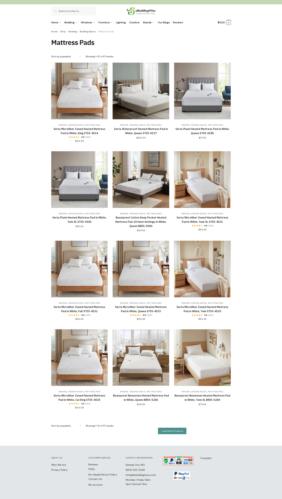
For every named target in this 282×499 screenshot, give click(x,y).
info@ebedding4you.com (141, 475)
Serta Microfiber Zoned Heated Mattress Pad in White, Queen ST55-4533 (141, 309)
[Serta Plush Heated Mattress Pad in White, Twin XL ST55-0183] (79, 179)
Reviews (93, 464)
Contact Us (95, 479)
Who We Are (58, 465)
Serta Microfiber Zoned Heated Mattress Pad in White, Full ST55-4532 (79, 309)
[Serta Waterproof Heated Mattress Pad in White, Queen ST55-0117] (141, 91)
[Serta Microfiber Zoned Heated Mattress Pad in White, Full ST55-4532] (79, 269)
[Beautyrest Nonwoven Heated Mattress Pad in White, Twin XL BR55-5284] (202, 357)
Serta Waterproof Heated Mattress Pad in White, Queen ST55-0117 (141, 131)
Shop (63, 31)
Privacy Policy (59, 470)
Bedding (73, 31)
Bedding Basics (88, 31)
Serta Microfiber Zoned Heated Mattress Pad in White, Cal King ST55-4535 (79, 397)
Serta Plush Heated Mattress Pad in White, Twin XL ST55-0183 (79, 219)
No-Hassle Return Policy (102, 474)
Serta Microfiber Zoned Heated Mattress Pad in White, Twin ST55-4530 (202, 309)
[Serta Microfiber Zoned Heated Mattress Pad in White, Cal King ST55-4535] (79, 357)
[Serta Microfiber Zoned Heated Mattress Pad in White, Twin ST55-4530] (202, 269)
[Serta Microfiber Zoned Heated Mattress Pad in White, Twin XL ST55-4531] (202, 179)
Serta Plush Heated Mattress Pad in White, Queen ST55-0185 (202, 131)
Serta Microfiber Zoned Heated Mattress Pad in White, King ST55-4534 (79, 131)
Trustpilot (206, 458)
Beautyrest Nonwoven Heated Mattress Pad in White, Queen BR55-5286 (141, 397)
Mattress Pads (92, 125)
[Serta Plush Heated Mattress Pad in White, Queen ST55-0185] (202, 91)
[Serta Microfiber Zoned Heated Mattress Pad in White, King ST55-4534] (79, 91)
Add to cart (79, 147)
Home (54, 31)
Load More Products (172, 430)
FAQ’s (91, 469)
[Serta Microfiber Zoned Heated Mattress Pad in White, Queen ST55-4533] (141, 269)
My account (95, 484)
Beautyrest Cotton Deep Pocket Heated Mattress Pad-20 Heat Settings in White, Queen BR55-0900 (140, 222)
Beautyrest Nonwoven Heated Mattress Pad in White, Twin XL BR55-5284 (202, 397)
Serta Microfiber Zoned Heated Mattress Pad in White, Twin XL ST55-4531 (202, 219)
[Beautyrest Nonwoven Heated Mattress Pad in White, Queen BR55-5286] (141, 357)
